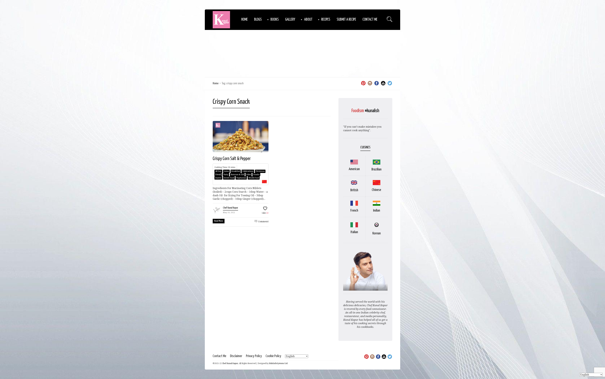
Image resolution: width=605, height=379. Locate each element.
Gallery (290, 19)
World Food (253, 178)
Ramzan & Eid (237, 174)
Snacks (256, 174)
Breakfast (235, 171)
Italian (354, 232)
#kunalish (372, 110)
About (308, 19)
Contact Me (370, 19)
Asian (226, 171)
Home (244, 19)
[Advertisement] (302, 54)
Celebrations (247, 171)
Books (275, 19)
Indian (376, 210)
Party (225, 174)
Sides (248, 174)
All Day (218, 171)
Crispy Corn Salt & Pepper (232, 158)
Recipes (325, 19)
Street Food (229, 178)
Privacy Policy (254, 356)
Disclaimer (236, 356)
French (354, 210)
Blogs (258, 19)
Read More (218, 221)
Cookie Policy (273, 356)
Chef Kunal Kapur (230, 208)
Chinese (376, 190)
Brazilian (376, 169)
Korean (376, 233)
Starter (218, 178)
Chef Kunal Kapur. (230, 363)
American (354, 169)
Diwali (218, 174)
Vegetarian (241, 178)
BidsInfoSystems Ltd (278, 363)
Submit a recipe (346, 19)
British (354, 190)
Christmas (260, 171)
